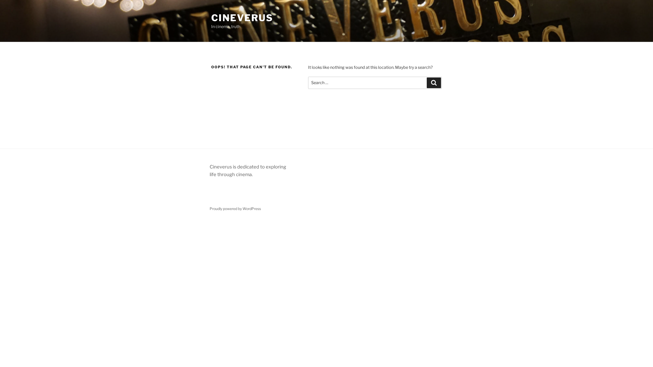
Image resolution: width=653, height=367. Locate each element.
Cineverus (242, 17)
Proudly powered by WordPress (235, 208)
